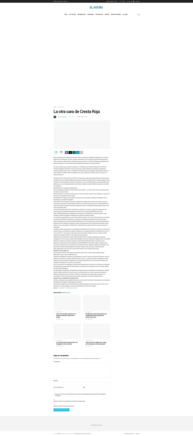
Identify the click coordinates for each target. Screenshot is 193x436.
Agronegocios (81, 14)
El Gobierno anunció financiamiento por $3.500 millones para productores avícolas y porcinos (96, 315)
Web (84, 387)
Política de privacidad (58, 1)
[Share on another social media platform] (81, 152)
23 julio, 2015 (72, 116)
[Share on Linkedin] (77, 152)
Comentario (57, 361)
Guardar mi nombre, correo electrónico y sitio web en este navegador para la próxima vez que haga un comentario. (80, 394)
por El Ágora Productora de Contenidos (82, 433)
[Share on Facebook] (66, 152)
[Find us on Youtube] (133, 1)
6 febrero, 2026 (60, 319)
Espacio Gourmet (116, 14)
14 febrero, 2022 (60, 346)
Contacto (65, 1)
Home (65, 14)
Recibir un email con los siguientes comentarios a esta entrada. (69, 401)
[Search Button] (138, 14)
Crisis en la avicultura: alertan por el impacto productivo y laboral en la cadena (66, 315)
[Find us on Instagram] (131, 1)
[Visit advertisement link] (96, 63)
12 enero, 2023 (89, 319)
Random (107, 14)
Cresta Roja (62, 288)
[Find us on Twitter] (129, 1)
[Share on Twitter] (70, 152)
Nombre (56, 380)
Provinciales (99, 14)
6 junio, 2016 (89, 346)
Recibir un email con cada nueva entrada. (64, 406)
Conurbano (90, 14)
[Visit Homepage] (97, 7)
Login (138, 1)
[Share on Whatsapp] (74, 152)
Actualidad (72, 14)
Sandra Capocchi (62, 116)
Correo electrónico (59, 387)
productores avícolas (71, 288)
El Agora (125, 14)
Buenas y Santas (60, 106)
